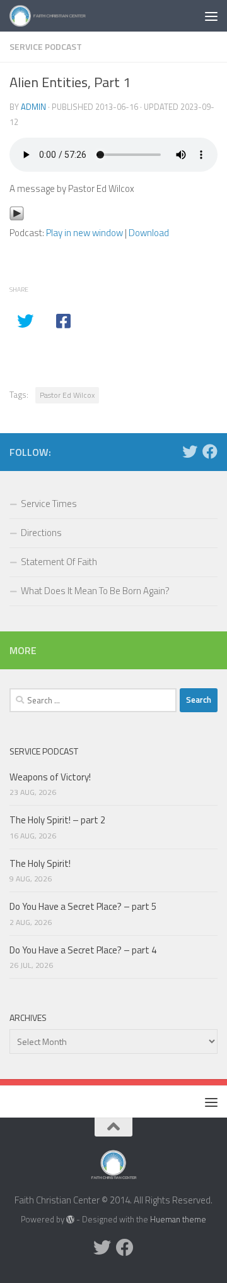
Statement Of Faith (59, 561)
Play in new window (84, 232)
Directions (41, 532)
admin (33, 106)
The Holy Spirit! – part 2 (57, 820)
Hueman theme (178, 1219)
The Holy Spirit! (40, 863)
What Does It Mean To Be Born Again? (95, 590)
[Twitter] (189, 451)
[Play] (16, 217)
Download (149, 232)
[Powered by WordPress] (70, 1219)
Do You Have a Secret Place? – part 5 (82, 906)
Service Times (49, 503)
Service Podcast (45, 46)
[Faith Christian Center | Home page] (61, 16)
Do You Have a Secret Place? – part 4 (82, 950)
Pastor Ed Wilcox (67, 395)
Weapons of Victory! (50, 777)
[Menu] (211, 16)
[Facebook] (210, 451)
